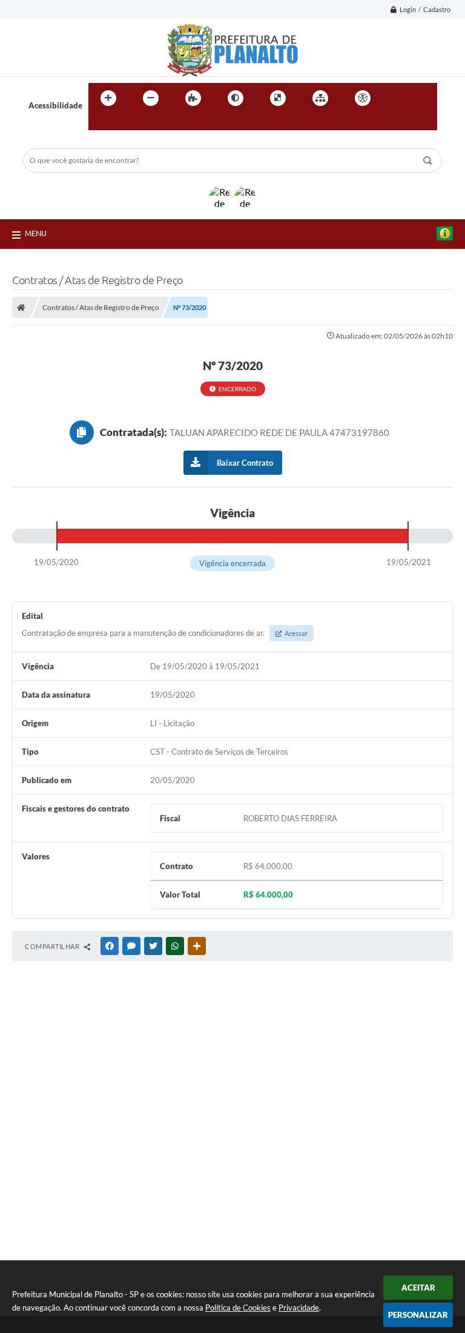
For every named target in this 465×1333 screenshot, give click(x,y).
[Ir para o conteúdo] (397, 98)
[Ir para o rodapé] (127, 123)
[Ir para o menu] (424, 98)
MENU (36, 233)
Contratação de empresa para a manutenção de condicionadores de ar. (165, 633)
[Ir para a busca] (100, 123)
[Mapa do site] (320, 98)
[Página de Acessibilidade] (363, 98)
